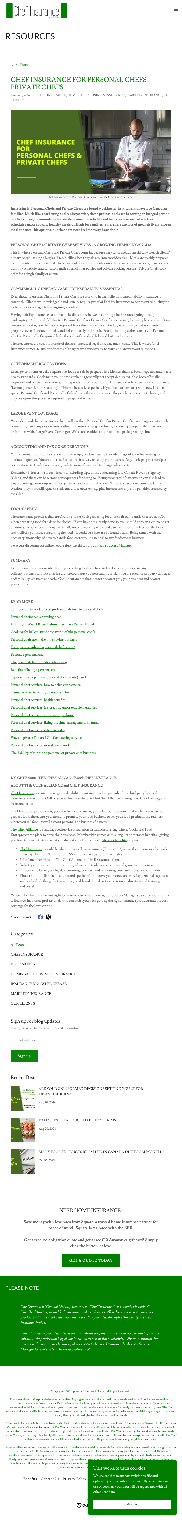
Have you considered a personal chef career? (43, 647)
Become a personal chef (28, 654)
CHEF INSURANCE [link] (27, 954)
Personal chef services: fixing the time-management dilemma (55, 722)
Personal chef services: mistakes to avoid (40, 745)
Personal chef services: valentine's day (38, 730)
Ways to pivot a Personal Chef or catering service (46, 737)
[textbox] (91, 1040)
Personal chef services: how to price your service (46, 685)
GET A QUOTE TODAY (91, 1260)
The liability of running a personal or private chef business (53, 753)
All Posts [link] (18, 945)
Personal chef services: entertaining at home (42, 715)
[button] (175, 10)
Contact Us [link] (50, 1479)
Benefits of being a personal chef (34, 669)
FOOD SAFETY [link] (23, 964)
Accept (132, 1504)
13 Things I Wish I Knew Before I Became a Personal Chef (52, 624)
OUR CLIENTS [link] (23, 1003)
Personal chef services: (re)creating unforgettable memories (54, 707)
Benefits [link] (30, 1479)
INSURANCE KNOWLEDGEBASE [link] (39, 984)
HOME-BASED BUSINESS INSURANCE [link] (43, 974)
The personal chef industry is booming (39, 662)
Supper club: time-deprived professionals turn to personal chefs (57, 609)
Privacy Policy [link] (75, 1479)
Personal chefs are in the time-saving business (44, 639)
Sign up (24, 1056)
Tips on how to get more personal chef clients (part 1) (49, 677)
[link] (37, 11)
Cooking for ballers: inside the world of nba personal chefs (53, 632)
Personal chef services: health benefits (38, 700)
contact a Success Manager (112, 545)
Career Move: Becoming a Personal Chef (40, 692)
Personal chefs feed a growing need (36, 617)
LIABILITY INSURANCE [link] (31, 993)
